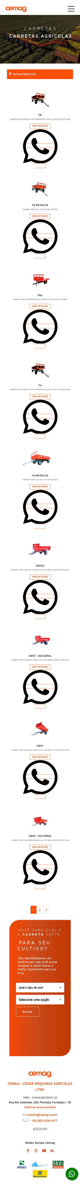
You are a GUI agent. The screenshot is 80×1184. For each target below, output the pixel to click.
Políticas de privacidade (40, 1107)
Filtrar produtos (24, 74)
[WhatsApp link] (72, 1174)
